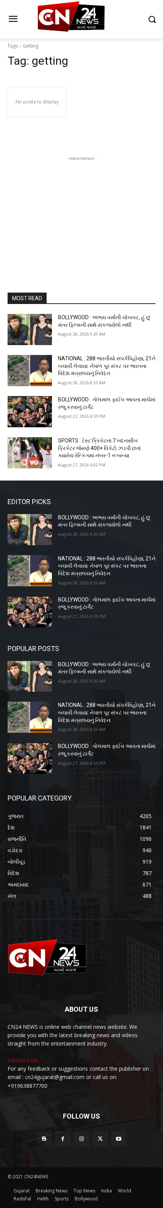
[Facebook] (62, 1139)
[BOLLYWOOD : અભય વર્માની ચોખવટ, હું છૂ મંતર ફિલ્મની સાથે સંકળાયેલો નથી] (30, 329)
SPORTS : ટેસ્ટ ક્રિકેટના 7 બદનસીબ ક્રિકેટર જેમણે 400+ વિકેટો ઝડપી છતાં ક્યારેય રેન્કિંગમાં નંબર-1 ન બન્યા (99, 448)
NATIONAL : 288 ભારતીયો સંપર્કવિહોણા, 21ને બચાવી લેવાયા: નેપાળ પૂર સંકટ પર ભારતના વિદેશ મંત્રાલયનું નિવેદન (106, 365)
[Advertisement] (81, 210)
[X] (100, 1139)
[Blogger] (44, 1139)
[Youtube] (118, 1139)
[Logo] (81, 19)
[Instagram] (81, 1139)
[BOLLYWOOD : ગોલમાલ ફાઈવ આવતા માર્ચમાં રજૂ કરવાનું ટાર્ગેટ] (30, 411)
